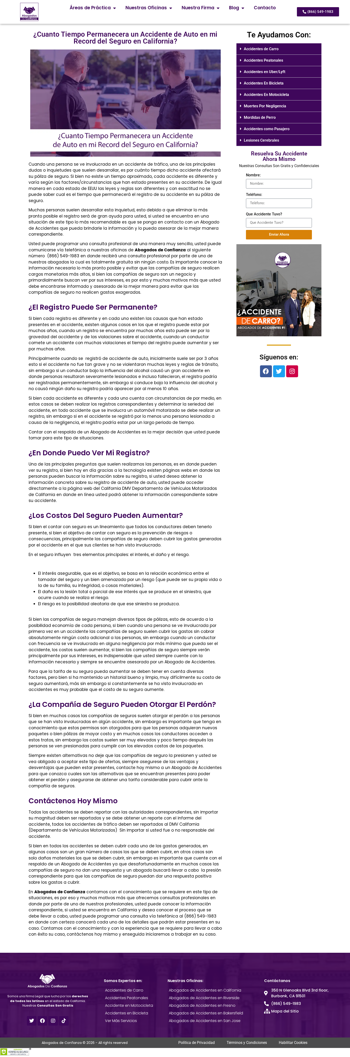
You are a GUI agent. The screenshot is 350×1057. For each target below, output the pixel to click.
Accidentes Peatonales (263, 60)
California (45, 494)
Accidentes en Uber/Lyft (264, 71)
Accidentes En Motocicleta (266, 94)
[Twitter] (279, 371)
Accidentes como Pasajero (267, 129)
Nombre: (253, 175)
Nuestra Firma (198, 8)
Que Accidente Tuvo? (264, 214)
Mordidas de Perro (260, 117)
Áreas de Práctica (90, 8)
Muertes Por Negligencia (265, 106)
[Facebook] (266, 371)
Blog (234, 8)
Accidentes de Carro (261, 49)
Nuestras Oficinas (146, 8)
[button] (278, 49)
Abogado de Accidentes (116, 432)
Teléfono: (254, 194)
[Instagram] (292, 371)
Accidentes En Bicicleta (264, 83)
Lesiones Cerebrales (261, 140)
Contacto (265, 8)
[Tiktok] (64, 1021)
